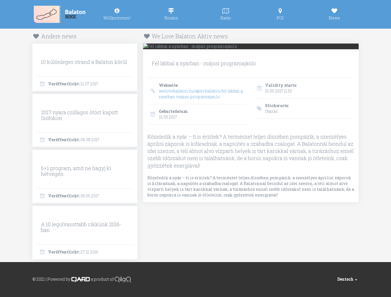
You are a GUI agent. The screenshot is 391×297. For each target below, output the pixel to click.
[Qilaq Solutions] (122, 279)
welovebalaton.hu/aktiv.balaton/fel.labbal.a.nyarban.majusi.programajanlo (201, 90)
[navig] (117, 14)
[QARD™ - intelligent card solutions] (80, 279)
